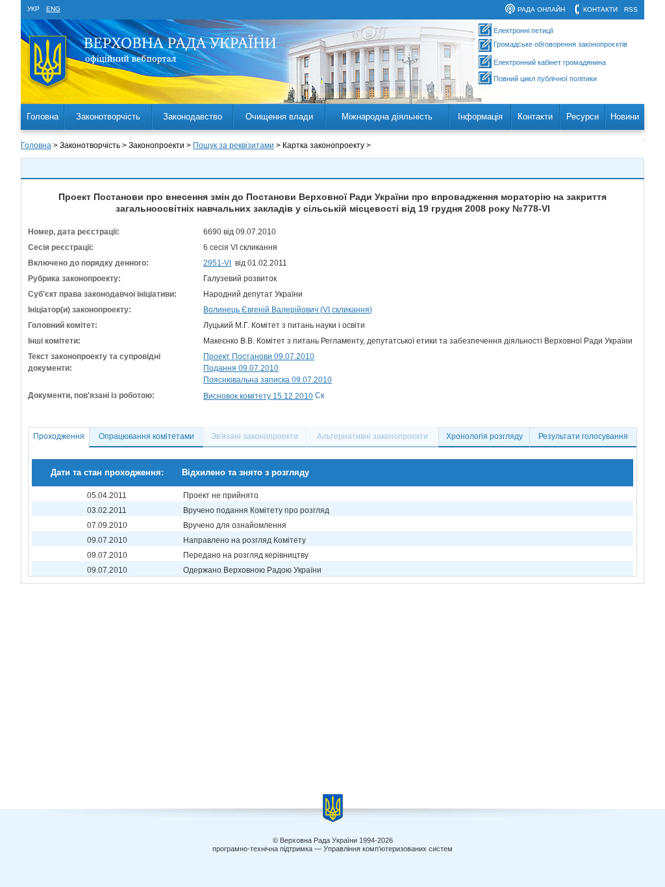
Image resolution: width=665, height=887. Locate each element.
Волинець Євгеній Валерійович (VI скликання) (287, 309)
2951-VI (217, 263)
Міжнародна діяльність (387, 116)
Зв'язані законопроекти (255, 436)
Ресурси (582, 116)
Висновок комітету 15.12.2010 (258, 396)
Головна (42, 116)
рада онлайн (541, 9)
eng (53, 8)
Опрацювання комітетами (146, 436)
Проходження (58, 436)
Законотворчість (108, 116)
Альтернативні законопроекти (372, 436)
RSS (631, 9)
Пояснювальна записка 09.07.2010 (267, 379)
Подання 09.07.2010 (241, 368)
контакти (600, 9)
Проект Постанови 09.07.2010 (258, 356)
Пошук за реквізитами (233, 145)
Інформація (480, 116)
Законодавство (192, 116)
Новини (624, 116)
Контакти (535, 116)
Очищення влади (279, 116)
